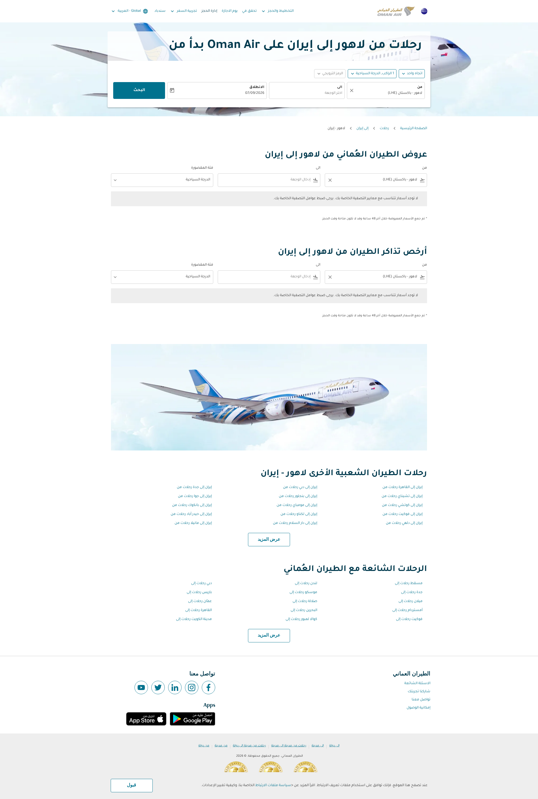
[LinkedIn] (175, 687)
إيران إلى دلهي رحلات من (404, 523)
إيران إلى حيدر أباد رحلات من (191, 514)
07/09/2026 (254, 93)
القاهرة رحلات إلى (198, 610)
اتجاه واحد (414, 74)
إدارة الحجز (209, 11)
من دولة (203, 745)
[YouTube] (141, 687)
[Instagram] (191, 687)
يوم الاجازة (230, 11)
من (419, 87)
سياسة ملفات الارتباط (273, 786)
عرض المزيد (269, 539)
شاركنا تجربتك (419, 692)
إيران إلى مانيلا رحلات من (193, 523)
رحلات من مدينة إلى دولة (249, 745)
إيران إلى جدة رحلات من (194, 487)
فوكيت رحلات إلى (409, 619)
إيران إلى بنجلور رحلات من (298, 496)
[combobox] (388, 93)
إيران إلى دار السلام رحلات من (295, 523)
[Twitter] (158, 687)
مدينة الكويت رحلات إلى (194, 619)
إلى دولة (334, 745)
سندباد (160, 11)
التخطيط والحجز (277, 11)
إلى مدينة (318, 745)
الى (339, 87)
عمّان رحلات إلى (200, 601)
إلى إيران (362, 129)
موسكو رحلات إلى (303, 592)
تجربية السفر (183, 11)
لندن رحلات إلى (306, 584)
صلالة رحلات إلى (305, 601)
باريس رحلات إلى (199, 592)
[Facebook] (208, 687)
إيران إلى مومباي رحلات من (297, 505)
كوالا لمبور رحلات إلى (301, 619)
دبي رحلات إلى (201, 584)
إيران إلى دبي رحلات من (300, 487)
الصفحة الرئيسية (413, 129)
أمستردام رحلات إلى (407, 610)
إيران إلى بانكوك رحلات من (192, 505)
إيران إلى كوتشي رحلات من (402, 505)
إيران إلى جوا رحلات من (195, 496)
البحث (139, 90)
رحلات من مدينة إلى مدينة (288, 745)
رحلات (384, 129)
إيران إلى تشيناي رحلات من (402, 496)
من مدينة (221, 745)
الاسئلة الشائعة (417, 684)
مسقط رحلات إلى (409, 584)
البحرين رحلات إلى (304, 610)
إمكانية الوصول (418, 708)
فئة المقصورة (202, 168)
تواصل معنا (421, 700)
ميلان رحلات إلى (410, 601)
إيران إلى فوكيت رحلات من (402, 514)
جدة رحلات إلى (412, 592)
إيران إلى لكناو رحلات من (298, 514)
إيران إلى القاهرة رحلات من (402, 487)
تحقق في (249, 11)
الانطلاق (256, 87)
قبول (131, 785)
